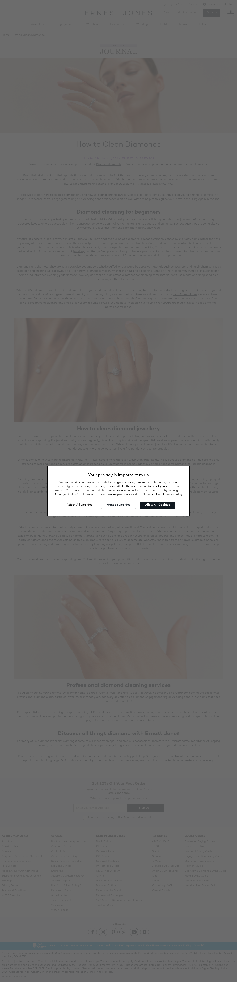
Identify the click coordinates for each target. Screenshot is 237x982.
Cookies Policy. (173, 494)
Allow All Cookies (157, 504)
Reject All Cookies (79, 504)
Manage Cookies (118, 504)
